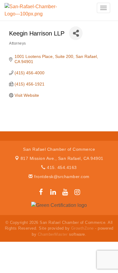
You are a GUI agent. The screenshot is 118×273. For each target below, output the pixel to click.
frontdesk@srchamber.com (61, 176)
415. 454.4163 (61, 167)
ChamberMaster (53, 234)
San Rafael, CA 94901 (62, 158)
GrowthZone (82, 228)
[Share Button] (76, 33)
